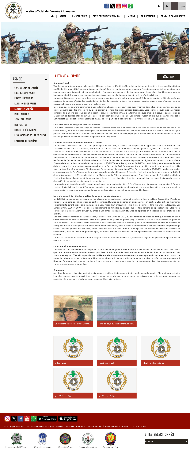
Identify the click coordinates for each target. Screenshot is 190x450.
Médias (131, 16)
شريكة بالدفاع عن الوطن (153, 363)
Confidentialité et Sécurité (116, 426)
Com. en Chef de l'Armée (26, 87)
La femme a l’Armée (23, 108)
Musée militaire (22, 114)
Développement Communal (107, 16)
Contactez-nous (95, 426)
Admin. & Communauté (173, 16)
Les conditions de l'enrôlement (30, 135)
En (167, 6)
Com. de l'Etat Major (24, 93)
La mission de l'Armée (25, 103)
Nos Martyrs (20, 124)
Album (170, 77)
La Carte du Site (139, 426)
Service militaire (22, 119)
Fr (175, 6)
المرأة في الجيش (106, 363)
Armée (63, 16)
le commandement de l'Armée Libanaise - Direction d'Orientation (56, 426)
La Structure (79, 16)
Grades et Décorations (25, 130)
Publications (148, 16)
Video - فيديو (60, 363)
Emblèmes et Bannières (25, 140)
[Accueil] (13, 11)
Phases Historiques (23, 98)
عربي (183, 6)
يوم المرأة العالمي (63, 395)
